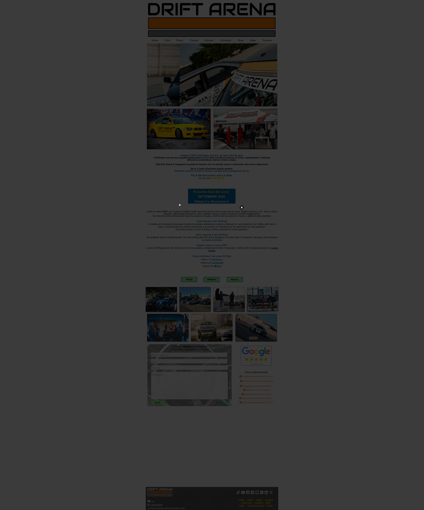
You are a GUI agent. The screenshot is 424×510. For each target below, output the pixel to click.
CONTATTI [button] (258, 502)
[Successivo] (275, 75)
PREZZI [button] (259, 500)
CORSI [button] (250, 500)
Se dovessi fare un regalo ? (258, 389)
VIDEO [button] (242, 505)
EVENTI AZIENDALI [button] (256, 505)
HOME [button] (241, 500)
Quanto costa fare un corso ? (258, 394)
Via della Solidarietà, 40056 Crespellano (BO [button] (166, 508)
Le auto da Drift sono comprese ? (258, 381)
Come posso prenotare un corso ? (257, 398)
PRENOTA (211, 279)
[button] (154, 501)
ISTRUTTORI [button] (246, 502)
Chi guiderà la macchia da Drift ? (257, 386)
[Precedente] (150, 75)
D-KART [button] (269, 505)
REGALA (235, 279)
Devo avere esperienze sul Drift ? (257, 402)
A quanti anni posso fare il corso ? (258, 376)
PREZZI (189, 279)
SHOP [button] (268, 502)
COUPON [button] (269, 500)
